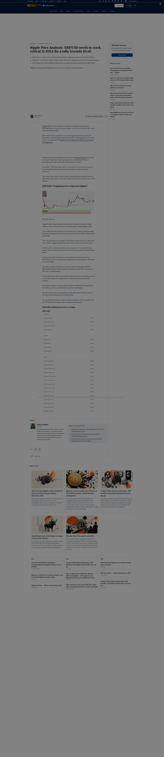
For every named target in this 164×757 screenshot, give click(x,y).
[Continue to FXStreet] (160, 3)
